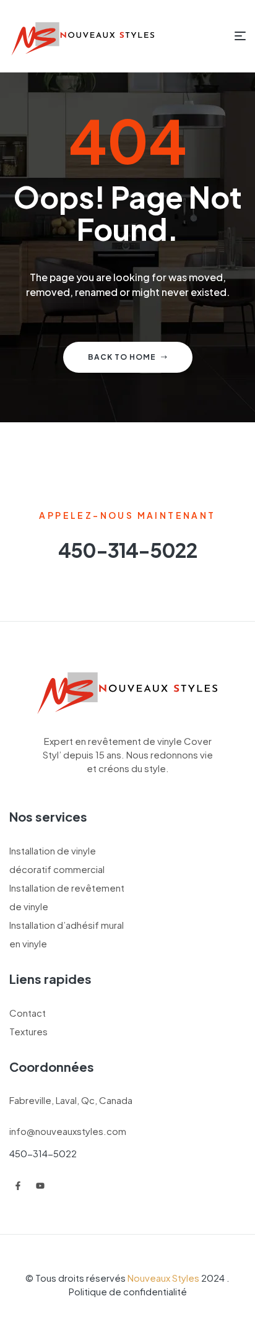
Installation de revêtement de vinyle (66, 897)
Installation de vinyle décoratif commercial (57, 860)
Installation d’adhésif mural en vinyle (66, 934)
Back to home (122, 357)
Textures (28, 1031)
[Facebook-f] (18, 1185)
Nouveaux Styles (163, 1278)
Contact (27, 1013)
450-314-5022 (43, 1153)
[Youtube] (40, 1185)
